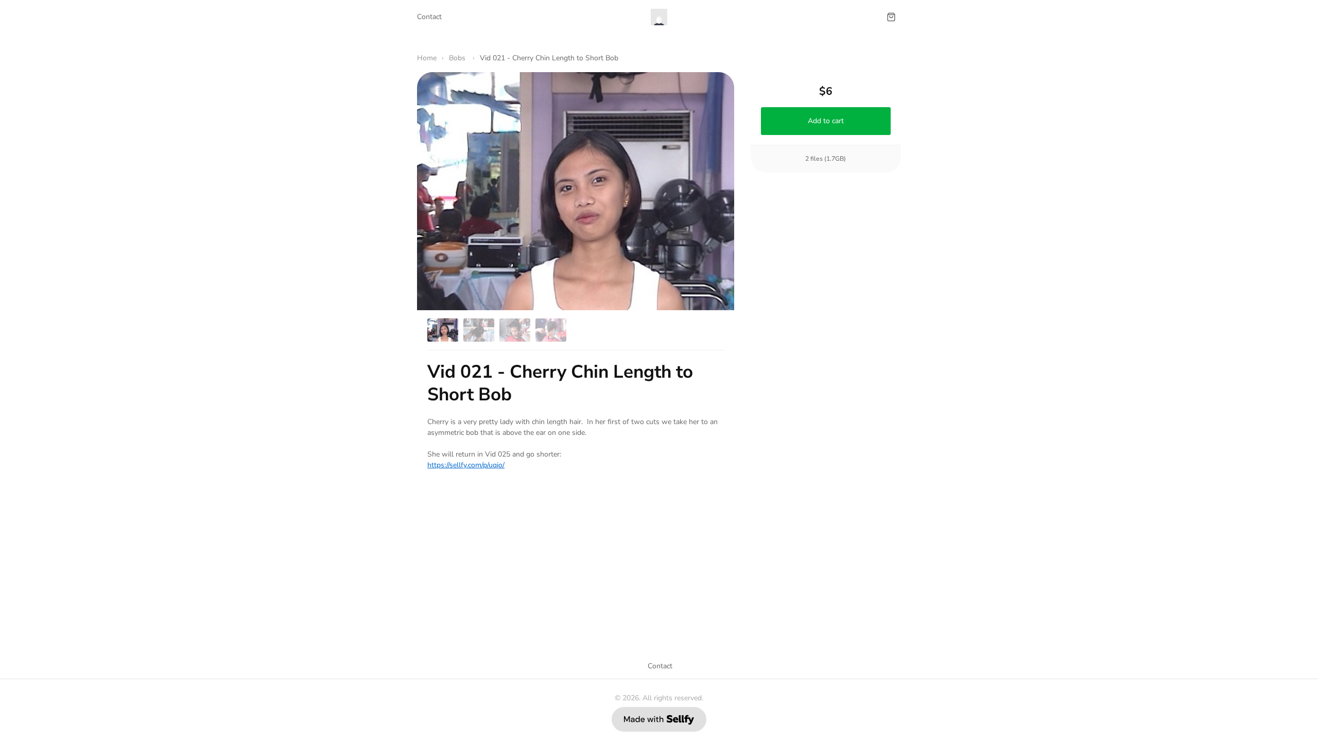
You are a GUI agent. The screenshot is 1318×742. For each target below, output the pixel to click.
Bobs (458, 58)
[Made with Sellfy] (659, 719)
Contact (429, 17)
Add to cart (826, 121)
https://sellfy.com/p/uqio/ (466, 465)
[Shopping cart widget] (891, 17)
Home (427, 58)
